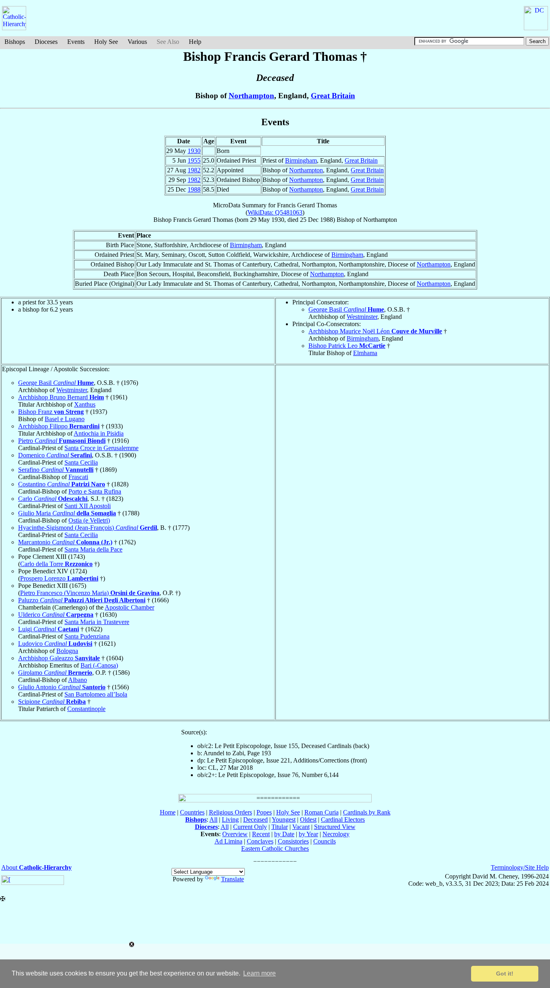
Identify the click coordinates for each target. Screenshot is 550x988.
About (36, 867)
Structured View (335, 826)
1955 (194, 160)
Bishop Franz (51, 411)
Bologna (67, 650)
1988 (194, 189)
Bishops (14, 41)
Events (76, 41)
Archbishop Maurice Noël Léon (375, 331)
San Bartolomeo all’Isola (95, 694)
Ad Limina (228, 841)
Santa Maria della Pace (93, 549)
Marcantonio (65, 542)
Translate (232, 879)
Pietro (61, 440)
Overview (235, 834)
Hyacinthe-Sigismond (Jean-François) (87, 527)
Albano (77, 679)
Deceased (255, 819)
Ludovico (55, 643)
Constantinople (86, 708)
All (213, 819)
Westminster (362, 316)
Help (195, 41)
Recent (261, 834)
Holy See (106, 41)
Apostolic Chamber (129, 607)
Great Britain (333, 95)
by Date (284, 834)
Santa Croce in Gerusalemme (101, 447)
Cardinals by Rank (367, 812)
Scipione (52, 701)
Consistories (293, 841)
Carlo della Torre (56, 563)
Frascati (78, 476)
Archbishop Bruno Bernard (61, 397)
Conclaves (260, 841)
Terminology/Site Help (520, 867)
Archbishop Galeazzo (59, 658)
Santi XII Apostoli (87, 505)
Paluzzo (81, 600)
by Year (308, 834)
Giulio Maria (67, 513)
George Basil (346, 309)
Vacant (301, 826)
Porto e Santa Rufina (94, 491)
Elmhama (365, 352)
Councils (324, 841)
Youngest (284, 819)
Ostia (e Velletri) (89, 520)
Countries (192, 812)
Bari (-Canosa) (99, 665)
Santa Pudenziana (87, 636)
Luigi (48, 629)
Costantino (61, 484)
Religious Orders (230, 812)
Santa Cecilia (81, 462)
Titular (279, 826)
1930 (194, 150)
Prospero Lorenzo (59, 578)
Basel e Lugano (65, 418)
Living (230, 819)
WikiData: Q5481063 (275, 212)
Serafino (55, 469)
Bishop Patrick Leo (346, 345)
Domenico (55, 455)
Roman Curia (321, 812)
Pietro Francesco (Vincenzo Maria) (89, 592)
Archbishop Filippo (58, 426)
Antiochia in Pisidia (99, 433)
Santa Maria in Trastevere (96, 621)
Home (168, 812)
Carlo (52, 498)
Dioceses (46, 41)
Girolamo (55, 672)
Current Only (250, 826)
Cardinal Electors (343, 819)
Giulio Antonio (61, 687)
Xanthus (84, 404)
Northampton (251, 95)
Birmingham (301, 160)
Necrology (336, 834)
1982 (194, 170)
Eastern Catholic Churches (275, 848)
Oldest (308, 819)
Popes (264, 812)
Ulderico (55, 614)
